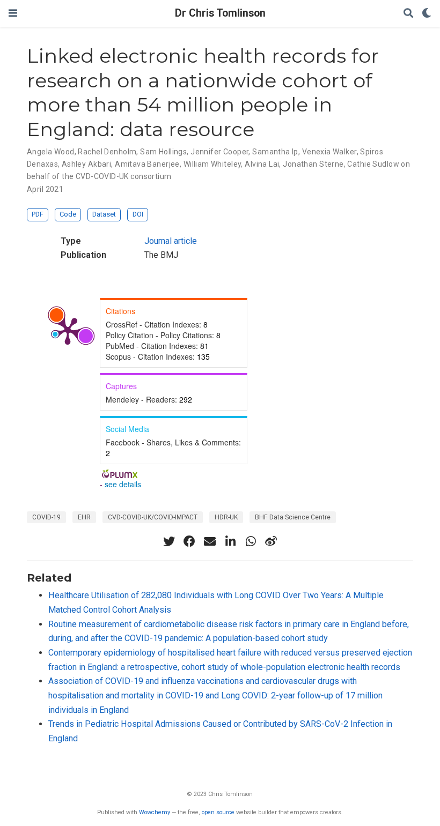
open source (218, 812)
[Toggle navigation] (13, 13)
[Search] (408, 14)
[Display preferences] (426, 14)
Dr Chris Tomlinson (220, 13)
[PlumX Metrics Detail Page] (67, 330)
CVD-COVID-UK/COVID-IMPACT (152, 517)
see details (123, 484)
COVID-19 (46, 517)
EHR (84, 517)
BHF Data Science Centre (293, 517)
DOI (138, 214)
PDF (37, 214)
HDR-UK (226, 517)
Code (68, 214)
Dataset (104, 214)
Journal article (170, 241)
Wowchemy (154, 812)
